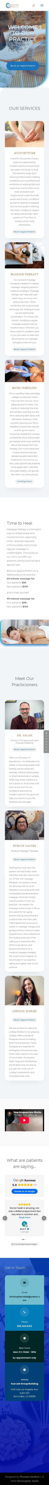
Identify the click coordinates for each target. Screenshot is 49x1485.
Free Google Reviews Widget (25, 1244)
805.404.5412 (24, 1326)
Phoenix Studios (29, 1476)
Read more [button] (24, 1217)
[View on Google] (24, 1224)
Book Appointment (24, 232)
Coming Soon (24, 481)
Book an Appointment (22, 66)
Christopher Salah (28, 1481)
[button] (5, 1218)
